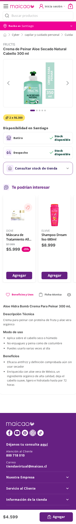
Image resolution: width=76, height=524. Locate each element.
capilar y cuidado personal (42, 35)
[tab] (19, 296)
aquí (44, 444)
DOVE (9, 230)
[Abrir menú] (7, 6)
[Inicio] (5, 34)
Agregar (19, 275)
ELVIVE (46, 230)
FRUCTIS (9, 44)
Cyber (15, 35)
